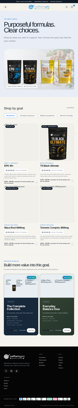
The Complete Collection (16, 308)
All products (10, 115)
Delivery (60, 357)
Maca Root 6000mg (14, 227)
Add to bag (31, 330)
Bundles (41, 362)
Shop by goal (42, 360)
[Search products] (67, 7)
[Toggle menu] (6, 7)
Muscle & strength (66, 115)
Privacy (6, 386)
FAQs (59, 365)
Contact (60, 362)
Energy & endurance (27, 115)
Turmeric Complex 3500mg (54, 227)
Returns (60, 360)
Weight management (47, 115)
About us (6, 380)
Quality (6, 383)
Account (60, 368)
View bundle (23, 330)
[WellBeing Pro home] (39, 7)
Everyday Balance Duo (51, 308)
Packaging (42, 365)
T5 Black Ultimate (49, 165)
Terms (5, 388)
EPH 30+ (8, 165)
